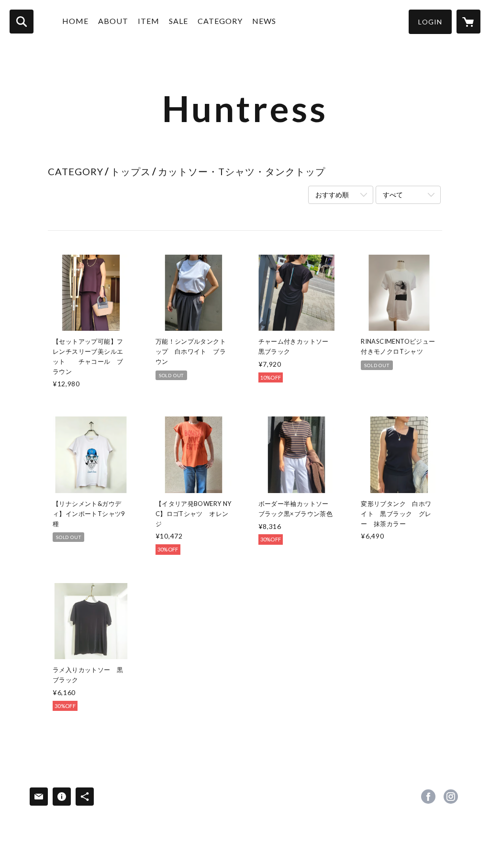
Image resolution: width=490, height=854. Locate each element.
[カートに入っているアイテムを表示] (468, 22)
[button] (430, 22)
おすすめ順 (332, 195)
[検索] (21, 22)
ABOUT (113, 20)
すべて (393, 195)
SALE (178, 20)
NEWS (264, 20)
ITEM (148, 20)
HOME (75, 20)
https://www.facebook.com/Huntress (428, 796)
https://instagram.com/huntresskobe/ (451, 796)
